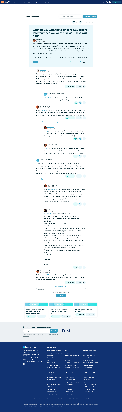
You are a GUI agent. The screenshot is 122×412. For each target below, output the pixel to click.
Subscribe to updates (87, 22)
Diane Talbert (39, 39)
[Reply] (80, 102)
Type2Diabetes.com (87, 391)
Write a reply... (41, 289)
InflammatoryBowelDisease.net (72, 367)
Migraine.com (68, 389)
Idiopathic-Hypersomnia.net (71, 362)
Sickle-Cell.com (86, 374)
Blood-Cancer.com (51, 372)
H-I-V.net (66, 358)
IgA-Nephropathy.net (70, 365)
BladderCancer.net (51, 370)
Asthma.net (50, 360)
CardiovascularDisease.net (54, 377)
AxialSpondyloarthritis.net (53, 367)
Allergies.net (50, 355)
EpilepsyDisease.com (52, 394)
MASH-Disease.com (69, 379)
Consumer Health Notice (52, 398)
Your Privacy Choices (66, 398)
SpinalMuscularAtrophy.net (89, 387)
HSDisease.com (68, 360)
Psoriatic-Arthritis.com (88, 367)
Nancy (46, 131)
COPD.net (49, 387)
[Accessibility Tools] (106, 2)
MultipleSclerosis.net (69, 391)
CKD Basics (27, 2)
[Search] (60, 16)
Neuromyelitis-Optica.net (89, 350)
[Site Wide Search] (103, 2)
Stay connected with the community (37, 327)
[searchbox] (72, 16)
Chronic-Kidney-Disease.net (54, 384)
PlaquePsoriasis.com (87, 360)
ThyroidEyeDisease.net (88, 389)
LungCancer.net (68, 372)
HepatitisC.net (68, 353)
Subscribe (54, 331)
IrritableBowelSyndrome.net (71, 370)
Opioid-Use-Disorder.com (89, 355)
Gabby (49, 209)
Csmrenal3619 (43, 159)
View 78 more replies (60, 286)
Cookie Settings (77, 398)
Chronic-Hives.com (52, 382)
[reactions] (76, 102)
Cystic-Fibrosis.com (52, 389)
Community (17, 2)
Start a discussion (90, 16)
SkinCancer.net (86, 379)
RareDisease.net (86, 370)
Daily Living (37, 2)
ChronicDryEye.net (52, 379)
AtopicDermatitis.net (52, 362)
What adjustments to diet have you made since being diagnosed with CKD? (36, 311)
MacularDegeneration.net (71, 377)
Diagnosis (35, 62)
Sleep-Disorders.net (87, 382)
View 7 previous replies (60, 123)
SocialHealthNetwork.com (89, 384)
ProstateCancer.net (87, 365)
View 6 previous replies (60, 181)
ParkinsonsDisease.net (88, 358)
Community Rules (87, 398)
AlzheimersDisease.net (53, 358)
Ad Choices (26, 400)
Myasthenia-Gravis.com (70, 394)
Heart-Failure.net (68, 350)
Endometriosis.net (51, 391)
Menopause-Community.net (71, 382)
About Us (25, 398)
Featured (46, 2)
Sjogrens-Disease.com (88, 377)
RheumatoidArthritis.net (88, 372)
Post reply (61, 295)
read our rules (59, 292)
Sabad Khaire (43, 70)
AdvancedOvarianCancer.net (54, 353)
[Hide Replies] (42, 89)
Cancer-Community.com (53, 374)
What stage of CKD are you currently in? (84, 310)
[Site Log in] (109, 2)
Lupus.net (67, 374)
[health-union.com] (29, 347)
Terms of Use (26, 336)
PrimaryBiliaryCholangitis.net (90, 362)
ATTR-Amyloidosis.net (52, 365)
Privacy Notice (52, 334)
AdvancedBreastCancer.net (54, 350)
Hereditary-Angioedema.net (71, 355)
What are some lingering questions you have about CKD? (59, 311)
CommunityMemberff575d (53, 93)
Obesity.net (85, 353)
